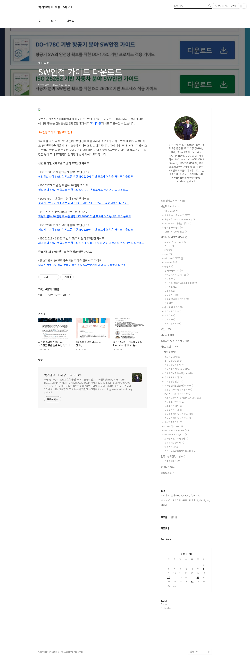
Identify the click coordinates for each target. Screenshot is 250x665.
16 (168, 577)
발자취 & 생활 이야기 (177, 215)
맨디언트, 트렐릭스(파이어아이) (181, 282)
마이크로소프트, (180, 500)
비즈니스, (165, 495)
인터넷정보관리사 (175, 365)
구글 (168, 266)
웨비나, (192, 500)
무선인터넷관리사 (174, 442)
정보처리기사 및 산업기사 (178, 414)
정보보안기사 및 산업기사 (177, 418)
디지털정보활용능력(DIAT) (179, 373)
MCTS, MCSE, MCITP (176, 430)
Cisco (169, 246)
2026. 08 (186, 554)
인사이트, (201, 500)
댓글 (40, 359)
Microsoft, (166, 500)
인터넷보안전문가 (174, 401)
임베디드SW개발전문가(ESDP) (180, 450)
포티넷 (169, 319)
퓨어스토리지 (172, 323)
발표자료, (195, 495)
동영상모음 (169, 472)
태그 (53, 20)
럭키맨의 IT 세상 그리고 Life (57, 7)
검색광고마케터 (173, 377)
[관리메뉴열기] (244, 6)
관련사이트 (195, 651)
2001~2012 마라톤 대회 (177, 223)
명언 (166, 329)
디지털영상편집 (173, 381)
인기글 (174, 517)
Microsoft (172, 258)
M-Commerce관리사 (176, 434)
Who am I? (171, 211)
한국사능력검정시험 (173, 456)
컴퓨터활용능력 (173, 361)
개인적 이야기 (170, 206)
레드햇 (169, 278)
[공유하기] (51, 277)
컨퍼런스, (185, 495)
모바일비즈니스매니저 (176, 438)
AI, (208, 500)
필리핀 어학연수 (173, 227)
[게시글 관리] (55, 277)
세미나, (164, 505)
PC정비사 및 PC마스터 (177, 393)
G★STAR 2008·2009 (175, 231)
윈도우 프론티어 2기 (176, 299)
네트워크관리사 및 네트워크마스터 (182, 397)
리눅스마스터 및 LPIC (177, 369)
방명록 (70, 20)
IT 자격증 (168, 352)
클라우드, (175, 495)
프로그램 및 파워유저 (175, 340)
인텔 (169, 303)
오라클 (169, 291)
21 (198, 577)
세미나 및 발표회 (172, 237)
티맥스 (169, 315)
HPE (168, 250)
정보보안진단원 (173, 410)
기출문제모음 (172, 461)
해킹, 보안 (169, 346)
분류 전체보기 (171, 200)
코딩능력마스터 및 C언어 (178, 389)
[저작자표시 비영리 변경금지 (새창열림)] (78, 277)
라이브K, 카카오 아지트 (176, 274)
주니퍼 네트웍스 (173, 307)
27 (192, 581)
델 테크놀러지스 (173, 270)
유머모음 (168, 466)
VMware (170, 262)
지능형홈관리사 (173, 422)
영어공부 (168, 335)
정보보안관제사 (173, 406)
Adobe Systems (175, 242)
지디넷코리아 (172, 311)
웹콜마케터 (171, 446)
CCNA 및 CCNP (174, 426)
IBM (168, 254)
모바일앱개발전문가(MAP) (178, 385)
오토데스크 (171, 295)
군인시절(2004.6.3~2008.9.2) (179, 219)
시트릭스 (171, 286)
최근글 (164, 517)
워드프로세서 (172, 357)
